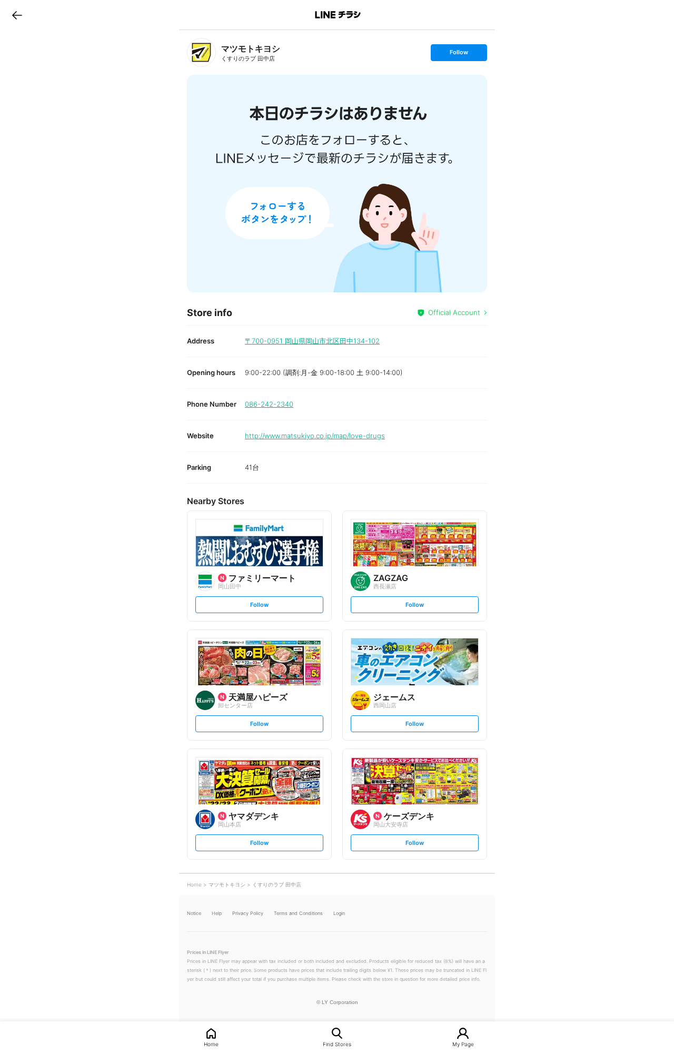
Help (217, 913)
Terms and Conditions (298, 913)
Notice (194, 913)
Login (339, 913)
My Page (463, 1044)
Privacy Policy (247, 913)
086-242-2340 (269, 404)
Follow (458, 54)
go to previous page (17, 14)
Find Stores (337, 1044)
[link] (201, 52)
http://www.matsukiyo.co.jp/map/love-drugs (315, 435)
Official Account (454, 312)
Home (211, 1044)
